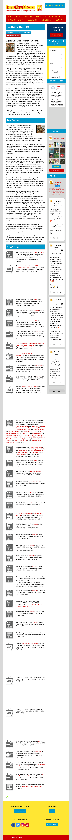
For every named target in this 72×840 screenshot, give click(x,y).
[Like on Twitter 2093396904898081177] (58, 238)
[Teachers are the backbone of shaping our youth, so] (51, 161)
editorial (42, 252)
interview (39, 331)
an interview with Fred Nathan (29, 775)
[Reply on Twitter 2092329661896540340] (51, 344)
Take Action (56, 35)
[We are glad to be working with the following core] (56, 150)
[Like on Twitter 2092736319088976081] (58, 292)
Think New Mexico (57, 202)
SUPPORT (28, 16)
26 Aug (55, 249)
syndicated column (35, 471)
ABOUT (18, 16)
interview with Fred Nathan (30, 386)
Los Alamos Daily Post (30, 431)
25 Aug (55, 304)
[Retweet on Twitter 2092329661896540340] (54, 344)
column (31, 492)
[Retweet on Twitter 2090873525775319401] (54, 383)
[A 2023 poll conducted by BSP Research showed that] (51, 150)
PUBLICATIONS (32, 20)
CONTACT (59, 20)
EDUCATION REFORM (15, 20)
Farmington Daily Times (23, 429)
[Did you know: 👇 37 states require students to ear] (62, 150)
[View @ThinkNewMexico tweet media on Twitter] (51, 233)
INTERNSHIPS (47, 20)
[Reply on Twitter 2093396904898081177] (51, 238)
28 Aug (55, 205)
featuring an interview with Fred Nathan (30, 765)
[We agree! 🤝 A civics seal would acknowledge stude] (51, 155)
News (19, 32)
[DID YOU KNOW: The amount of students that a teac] (62, 144)
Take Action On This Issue (13, 35)
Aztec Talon (34, 426)
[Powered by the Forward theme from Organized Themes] (65, 837)
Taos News (34, 452)
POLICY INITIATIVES (56, 16)
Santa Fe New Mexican (32, 437)
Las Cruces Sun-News (14, 431)
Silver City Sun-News (24, 439)
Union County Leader (20, 440)
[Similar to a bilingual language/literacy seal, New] (56, 155)
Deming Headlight (33, 428)
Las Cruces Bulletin (38, 429)
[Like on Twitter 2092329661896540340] (58, 344)
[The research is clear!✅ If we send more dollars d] (56, 161)
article (35, 252)
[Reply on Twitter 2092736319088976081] (51, 292)
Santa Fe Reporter (23, 452)
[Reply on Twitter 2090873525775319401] (51, 383)
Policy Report (27, 32)
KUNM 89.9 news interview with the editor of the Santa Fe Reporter (30, 344)
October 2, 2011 (27, 606)
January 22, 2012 (32, 605)
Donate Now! (54, 5)
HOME (9, 16)
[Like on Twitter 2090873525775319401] (58, 383)
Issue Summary (10, 32)
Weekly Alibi (20, 454)
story (39, 741)
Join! (51, 811)
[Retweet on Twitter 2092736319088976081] (54, 292)
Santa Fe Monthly (17, 437)
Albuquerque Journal (22, 426)
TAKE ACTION (40, 16)
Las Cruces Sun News (22, 449)
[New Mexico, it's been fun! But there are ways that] (56, 144)
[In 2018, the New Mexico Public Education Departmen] (62, 161)
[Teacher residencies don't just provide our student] (62, 155)
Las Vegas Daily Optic (37, 449)
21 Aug (55, 356)
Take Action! (20, 811)
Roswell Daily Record (27, 435)
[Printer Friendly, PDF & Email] (9, 797)
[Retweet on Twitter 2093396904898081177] (54, 238)
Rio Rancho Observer (12, 435)
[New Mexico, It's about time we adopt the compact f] (51, 144)
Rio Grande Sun (36, 433)
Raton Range (25, 433)
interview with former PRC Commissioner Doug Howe (27, 266)
